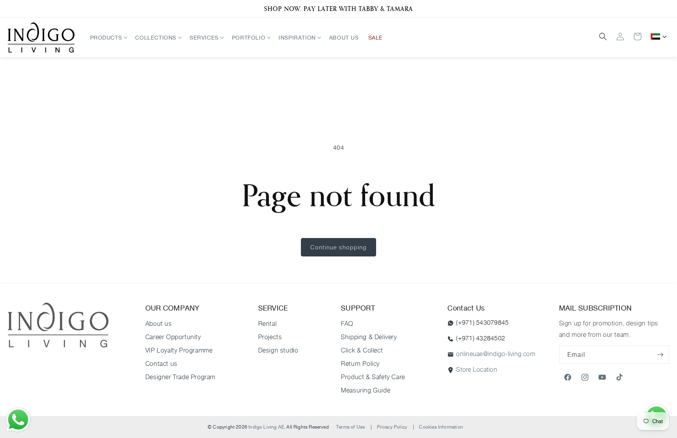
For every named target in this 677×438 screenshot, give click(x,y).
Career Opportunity (173, 337)
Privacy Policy (392, 427)
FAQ (347, 323)
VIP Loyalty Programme (179, 350)
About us (158, 323)
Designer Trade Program (180, 377)
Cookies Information (441, 427)
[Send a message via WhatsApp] (18, 419)
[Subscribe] (660, 354)
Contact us (161, 363)
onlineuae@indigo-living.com (495, 354)
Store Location (476, 369)
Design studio (278, 350)
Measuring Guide (365, 390)
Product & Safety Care (373, 377)
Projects (270, 337)
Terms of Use (350, 427)
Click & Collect (362, 350)
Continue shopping (338, 247)
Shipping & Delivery (368, 337)
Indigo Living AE (266, 427)
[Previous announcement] (10, 8)
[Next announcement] (666, 8)
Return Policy (360, 363)
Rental (267, 323)
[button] (108, 37)
